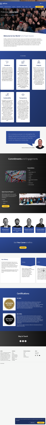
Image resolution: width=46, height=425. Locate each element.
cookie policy (17, 420)
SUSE (24, 353)
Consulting (13, 360)
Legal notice (36, 353)
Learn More (6, 206)
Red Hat (25, 352)
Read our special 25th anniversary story (8, 270)
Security (13, 353)
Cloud (12, 352)
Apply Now (23, 247)
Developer (13, 358)
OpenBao (25, 355)
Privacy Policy (37, 352)
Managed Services (14, 359)
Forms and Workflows (15, 355)
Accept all (41, 422)
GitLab (24, 354)
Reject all (32, 422)
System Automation (14, 354)
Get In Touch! (39, 6)
